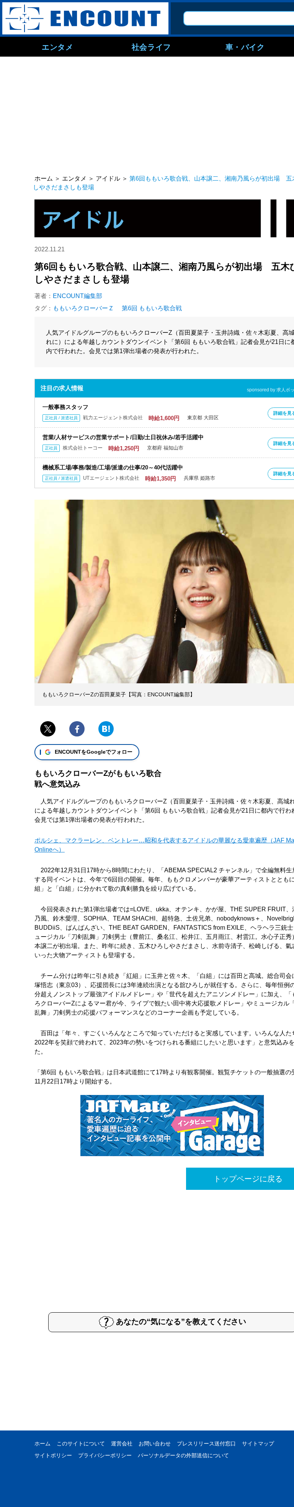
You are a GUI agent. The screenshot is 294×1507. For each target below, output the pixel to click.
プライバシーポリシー (105, 1455)
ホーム (42, 1443)
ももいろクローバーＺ (83, 308)
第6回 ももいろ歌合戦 (152, 308)
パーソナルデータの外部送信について (183, 1455)
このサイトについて (81, 1443)
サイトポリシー (53, 1455)
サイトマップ (258, 1443)
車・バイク (245, 46)
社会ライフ (151, 46)
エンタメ (57, 46)
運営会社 (121, 1443)
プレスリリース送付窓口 (206, 1443)
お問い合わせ (155, 1443)
